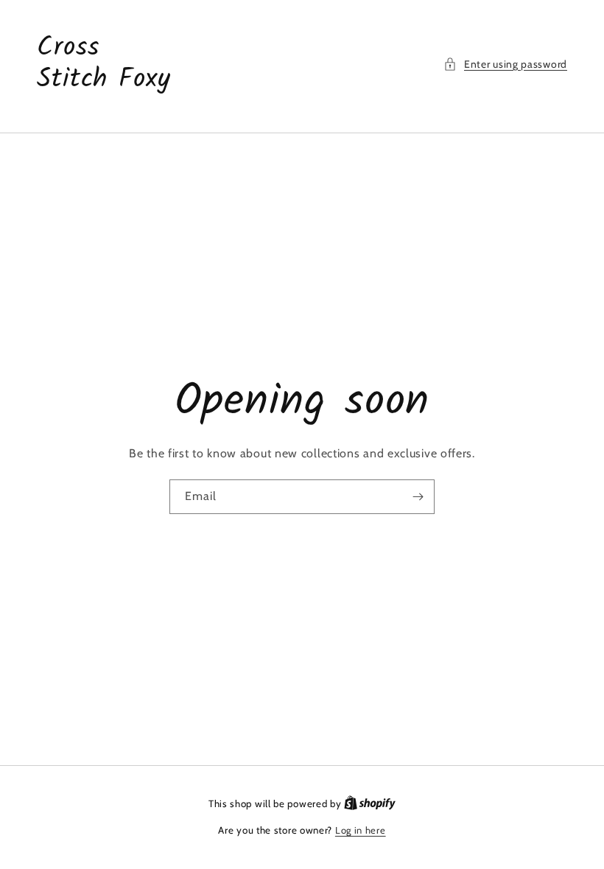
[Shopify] (370, 803)
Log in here (360, 830)
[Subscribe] (417, 496)
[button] (505, 64)
